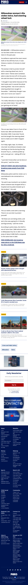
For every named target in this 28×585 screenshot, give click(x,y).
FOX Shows (15, 486)
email (20, 570)
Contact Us (16, 511)
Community (16, 490)
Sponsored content (5, 543)
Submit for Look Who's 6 (16, 453)
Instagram (3, 497)
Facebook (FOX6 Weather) (4, 506)
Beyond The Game (5, 477)
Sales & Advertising (4, 536)
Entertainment (4, 436)
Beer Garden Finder (17, 493)
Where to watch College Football (16, 541)
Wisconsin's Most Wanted (5, 432)
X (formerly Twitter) (5, 503)
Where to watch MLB (17, 543)
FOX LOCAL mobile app (5, 443)
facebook (7, 570)
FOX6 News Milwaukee (5, 22)
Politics (2, 439)
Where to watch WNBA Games (16, 559)
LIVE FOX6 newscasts (17, 473)
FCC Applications (16, 526)
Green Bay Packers (5, 473)
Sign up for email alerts (16, 515)
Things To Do (16, 492)
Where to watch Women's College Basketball (17, 556)
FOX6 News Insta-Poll (6, 441)
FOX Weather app (17, 437)
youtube (18, 570)
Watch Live (21, 2)
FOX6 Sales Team (5, 538)
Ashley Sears (5, 20)
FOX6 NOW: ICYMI (17, 475)
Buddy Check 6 (16, 497)
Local (2, 430)
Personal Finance (5, 457)
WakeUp (15, 451)
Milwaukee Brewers (5, 472)
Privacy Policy (15, 391)
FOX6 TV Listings (16, 477)
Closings (15, 441)
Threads (3, 500)
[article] (14, 260)
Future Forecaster (17, 442)
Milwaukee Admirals (5, 483)
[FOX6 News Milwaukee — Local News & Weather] (5, 2)
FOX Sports (15, 481)
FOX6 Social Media (4, 491)
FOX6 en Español (5, 445)
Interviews (15, 460)
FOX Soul (15, 483)
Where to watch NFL (17, 538)
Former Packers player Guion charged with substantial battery (12, 269)
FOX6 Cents (3, 454)
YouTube (3, 493)
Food (14, 462)
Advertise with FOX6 (5, 540)
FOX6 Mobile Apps (17, 518)
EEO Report (15, 522)
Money (3, 451)
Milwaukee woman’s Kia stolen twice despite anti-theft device (13, 42)
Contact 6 (3, 452)
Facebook (3, 495)
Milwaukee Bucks (5, 481)
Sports (3, 470)
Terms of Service (15, 392)
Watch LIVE (16, 470)
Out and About (16, 459)
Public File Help (16, 524)
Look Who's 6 (16, 455)
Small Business (4, 461)
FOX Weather (16, 439)
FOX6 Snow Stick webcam (16, 445)
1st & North (3, 475)
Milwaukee (5, 349)
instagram (13, 570)
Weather (15, 428)
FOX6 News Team (17, 519)
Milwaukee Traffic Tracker (17, 466)
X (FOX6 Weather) (5, 508)
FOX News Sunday (17, 485)
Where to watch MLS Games (17, 562)
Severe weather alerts (17, 430)
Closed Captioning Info (17, 528)
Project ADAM (16, 498)
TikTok (2, 498)
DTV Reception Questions (16, 531)
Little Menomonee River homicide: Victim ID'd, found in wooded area (13, 301)
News (13, 349)
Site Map (3, 447)
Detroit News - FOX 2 (6, 520)
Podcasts (3, 438)
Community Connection (15, 501)
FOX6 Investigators (5, 434)
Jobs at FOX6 (16, 521)
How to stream (16, 472)
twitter (10, 570)
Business (3, 459)
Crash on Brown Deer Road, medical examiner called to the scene (12, 331)
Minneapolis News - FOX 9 (5, 518)
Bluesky (2, 502)
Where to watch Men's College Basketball (16, 552)
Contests (15, 513)
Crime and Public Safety (14, 22)
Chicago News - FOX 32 (5, 515)
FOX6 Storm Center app (17, 432)
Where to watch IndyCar (16, 548)
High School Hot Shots (4, 479)
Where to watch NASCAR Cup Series (17, 545)
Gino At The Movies (17, 463)
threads (15, 570)
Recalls (2, 456)
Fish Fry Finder (16, 495)
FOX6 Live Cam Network (16, 435)
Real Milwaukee (16, 457)
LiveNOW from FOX (17, 478)
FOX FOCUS (3, 542)
